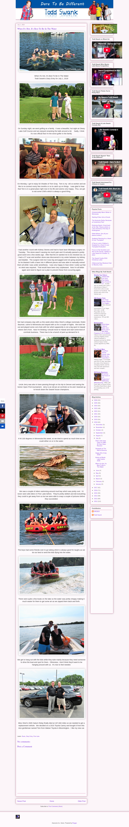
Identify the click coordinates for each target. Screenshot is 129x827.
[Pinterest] (2, 416)
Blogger (74, 823)
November (99, 427)
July (97, 438)
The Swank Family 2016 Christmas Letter (99, 259)
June (97, 470)
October (98, 430)
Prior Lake (36, 736)
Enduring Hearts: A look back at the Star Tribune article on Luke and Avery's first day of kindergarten (101, 227)
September (99, 433)
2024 (96, 405)
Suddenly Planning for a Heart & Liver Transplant (101, 239)
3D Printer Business (101, 372)
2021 (96, 414)
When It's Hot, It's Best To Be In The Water (101, 465)
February (99, 481)
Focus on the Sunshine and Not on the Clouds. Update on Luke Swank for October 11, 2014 (101, 252)
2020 (96, 416)
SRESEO (97, 511)
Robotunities (98, 323)
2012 (96, 501)
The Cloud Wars (99, 349)
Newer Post (21, 801)
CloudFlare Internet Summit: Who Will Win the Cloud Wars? (106, 354)
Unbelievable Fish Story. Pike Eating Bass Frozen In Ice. (106, 280)
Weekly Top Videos (100, 275)
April (97, 476)
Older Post (81, 801)
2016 (96, 490)
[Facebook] (2, 405)
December (99, 424)
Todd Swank (98, 515)
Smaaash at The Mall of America (101, 449)
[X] (2, 411)
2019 (96, 419)
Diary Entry (29, 736)
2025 (96, 403)
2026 (96, 400)
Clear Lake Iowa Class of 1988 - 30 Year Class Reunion (101, 443)
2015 (96, 493)
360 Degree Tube (100, 298)
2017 (96, 487)
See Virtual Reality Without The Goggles (106, 301)
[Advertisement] (107, 533)
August (98, 435)
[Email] (2, 421)
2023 (96, 408)
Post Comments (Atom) (55, 806)
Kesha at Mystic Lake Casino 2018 (100, 459)
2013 (96, 498)
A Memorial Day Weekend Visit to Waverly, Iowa (101, 264)
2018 (96, 422)
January (98, 484)
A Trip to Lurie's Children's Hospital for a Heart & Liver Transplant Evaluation (100, 245)
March (98, 478)
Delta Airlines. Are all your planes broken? (100, 234)
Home (52, 801)
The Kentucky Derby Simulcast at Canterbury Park (101, 221)
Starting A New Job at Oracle (101, 217)
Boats (23, 736)
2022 (96, 411)
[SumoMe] (2, 426)
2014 (96, 496)
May (97, 473)
